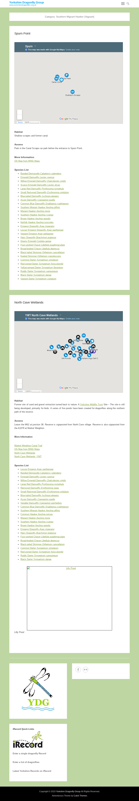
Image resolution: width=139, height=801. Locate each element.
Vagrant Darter (38, 278)
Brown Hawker (36, 218)
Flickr (85, 669)
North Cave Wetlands (28, 302)
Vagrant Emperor (37, 233)
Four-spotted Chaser (43, 245)
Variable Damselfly (41, 503)
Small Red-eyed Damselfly (45, 192)
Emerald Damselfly (37, 177)
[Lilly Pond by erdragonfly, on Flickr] (69, 598)
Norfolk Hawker (37, 222)
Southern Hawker (37, 215)
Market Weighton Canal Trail (28, 445)
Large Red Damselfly (42, 188)
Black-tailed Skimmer (43, 252)
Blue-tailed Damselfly (40, 196)
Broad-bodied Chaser (40, 248)
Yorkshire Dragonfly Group (26, 2)
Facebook (78, 669)
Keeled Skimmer (41, 256)
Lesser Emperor (37, 469)
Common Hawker (37, 514)
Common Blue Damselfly (45, 203)
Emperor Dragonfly (37, 226)
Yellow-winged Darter (42, 267)
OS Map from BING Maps (27, 161)
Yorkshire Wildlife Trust (91, 404)
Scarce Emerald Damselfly (40, 185)
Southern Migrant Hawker (40, 207)
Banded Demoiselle (41, 173)
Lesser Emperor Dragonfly (42, 230)
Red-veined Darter (42, 264)
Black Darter (36, 275)
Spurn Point (22, 33)
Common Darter (39, 260)
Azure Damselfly (38, 200)
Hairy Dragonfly (38, 237)
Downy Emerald (36, 241)
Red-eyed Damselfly (40, 488)
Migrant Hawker (35, 211)
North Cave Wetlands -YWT (28, 456)
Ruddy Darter (39, 271)
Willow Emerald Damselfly (43, 181)
